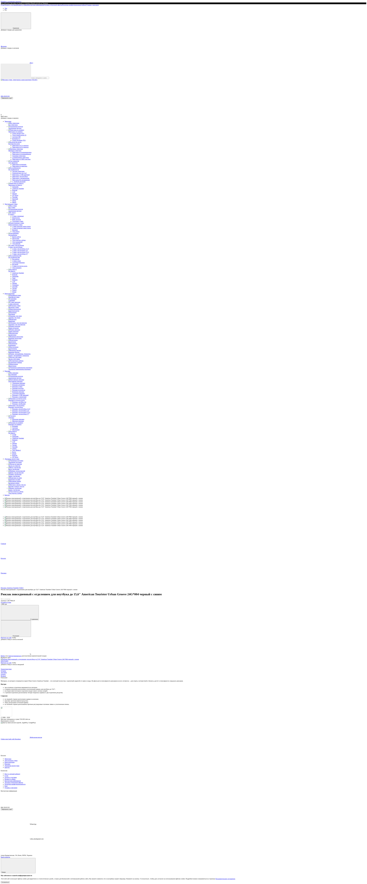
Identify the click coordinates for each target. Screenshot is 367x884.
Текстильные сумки (11, 204)
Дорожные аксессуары (12, 459)
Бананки (15, 230)
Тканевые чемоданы (19, 156)
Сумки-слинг (16, 261)
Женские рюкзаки (18, 421)
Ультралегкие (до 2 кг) (19, 173)
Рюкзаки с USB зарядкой (20, 395)
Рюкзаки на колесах (18, 390)
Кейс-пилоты (16, 219)
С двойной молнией (18, 181)
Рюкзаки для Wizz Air (19, 402)
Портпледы (16, 218)
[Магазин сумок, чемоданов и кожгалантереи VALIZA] (6, 716)
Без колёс (15, 264)
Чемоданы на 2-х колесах (20, 145)
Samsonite (15, 187)
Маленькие (15, 429)
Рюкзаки (7, 371)
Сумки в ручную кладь (19, 266)
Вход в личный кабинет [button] (12, 774)
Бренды (7, 495)
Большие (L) (16, 138)
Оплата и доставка (10, 5)
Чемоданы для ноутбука (20, 176)
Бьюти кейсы (16, 237)
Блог (84, 5)
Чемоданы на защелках (19, 166)
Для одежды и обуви (19, 240)
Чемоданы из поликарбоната (21, 154)
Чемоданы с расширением (20, 178)
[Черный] (40, 659)
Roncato (14, 190)
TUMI (14, 435)
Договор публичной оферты (53, 5)
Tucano (14, 288)
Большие (15, 426)
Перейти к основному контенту (11, 1)
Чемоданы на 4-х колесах (20, 147)
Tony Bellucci (16, 450)
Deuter (14, 292)
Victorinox (15, 285)
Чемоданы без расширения (21, 180)
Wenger (14, 193)
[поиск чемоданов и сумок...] (16, 71)
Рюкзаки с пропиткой (19, 397)
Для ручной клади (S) (19, 135)
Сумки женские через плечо (21, 226)
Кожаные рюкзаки (18, 392)
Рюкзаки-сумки (17, 386)
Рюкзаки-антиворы (18, 385)
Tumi (13, 278)
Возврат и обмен (22, 5)
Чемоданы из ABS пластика (21, 159)
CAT (13, 192)
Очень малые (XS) (18, 133)
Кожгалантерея (9, 293)
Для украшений (17, 242)
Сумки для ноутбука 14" (20, 250)
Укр (6, 8)
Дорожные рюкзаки (18, 383)
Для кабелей (16, 243)
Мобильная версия (35, 737)
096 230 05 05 (5, 96)
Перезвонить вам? (7, 98)
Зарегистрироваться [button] (14, 656)
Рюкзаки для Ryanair (19, 404)
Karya (14, 452)
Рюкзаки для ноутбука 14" (20, 410)
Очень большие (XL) (19, 140)
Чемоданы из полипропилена (21, 152)
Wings (14, 200)
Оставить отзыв (6, 602)
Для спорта (15, 231)
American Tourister (18, 188)
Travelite (14, 197)
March (14, 202)
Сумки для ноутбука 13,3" (20, 249)
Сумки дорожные (18, 216)
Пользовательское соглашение (225, 879)
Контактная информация (36, 5)
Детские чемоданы (18, 171)
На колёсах (15, 259)
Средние (15, 428)
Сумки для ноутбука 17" (20, 254)
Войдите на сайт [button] (6, 638)
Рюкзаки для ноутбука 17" (20, 414)
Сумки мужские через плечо (21, 228)
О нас (2, 5)
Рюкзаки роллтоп (18, 388)
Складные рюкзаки (18, 393)
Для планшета (16, 268)
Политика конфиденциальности (72, 5)
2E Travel (15, 195)
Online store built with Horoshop (11, 739)
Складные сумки (17, 221)
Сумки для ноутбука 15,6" (20, 252)
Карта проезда (5, 857)
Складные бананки (18, 262)
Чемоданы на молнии (19, 164)
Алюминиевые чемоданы (20, 157)
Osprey (14, 290)
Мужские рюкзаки (18, 419)
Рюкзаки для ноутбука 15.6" (21, 412)
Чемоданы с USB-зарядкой (21, 175)
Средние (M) (16, 137)
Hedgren (14, 280)
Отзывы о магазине (92, 5)
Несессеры (15, 238)
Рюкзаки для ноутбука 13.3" (21, 409)
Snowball (15, 199)
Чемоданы (8, 121)
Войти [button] (3, 656)
